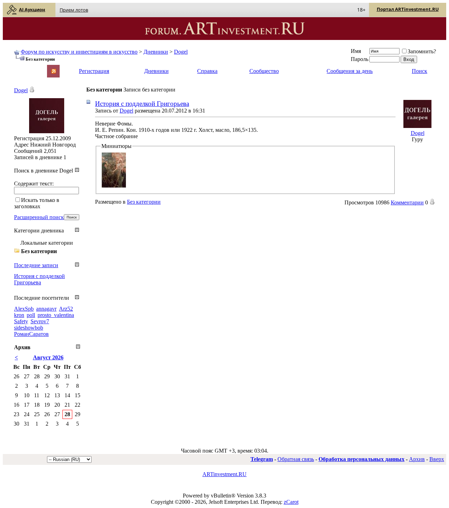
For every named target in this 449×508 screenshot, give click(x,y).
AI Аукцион (32, 9)
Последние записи (36, 265)
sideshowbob (28, 328)
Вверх (436, 459)
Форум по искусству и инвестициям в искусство (79, 52)
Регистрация (94, 71)
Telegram (261, 459)
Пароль (359, 59)
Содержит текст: (34, 184)
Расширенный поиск (39, 217)
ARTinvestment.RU (224, 474)
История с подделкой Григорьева (142, 103)
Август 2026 (48, 357)
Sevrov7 (40, 321)
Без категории (144, 202)
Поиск (419, 71)
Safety (21, 321)
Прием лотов (74, 10)
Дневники (155, 52)
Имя (356, 51)
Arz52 (66, 309)
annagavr (46, 309)
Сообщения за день (350, 71)
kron (19, 315)
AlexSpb (24, 309)
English (21, 68)
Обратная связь (295, 459)
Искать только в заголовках (36, 203)
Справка (207, 71)
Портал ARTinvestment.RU (408, 9)
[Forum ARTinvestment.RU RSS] (53, 72)
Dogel (181, 52)
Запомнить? (422, 51)
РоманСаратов (31, 334)
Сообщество (264, 71)
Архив (417, 459)
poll (31, 315)
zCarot (291, 502)
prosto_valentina (56, 315)
